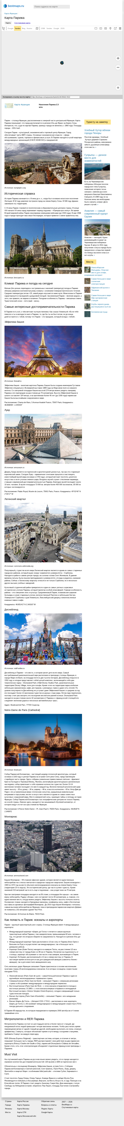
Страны (8, 1101)
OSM (43, 28)
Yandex (17, 28)
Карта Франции (10, 13)
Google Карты (47, 1112)
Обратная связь (48, 1101)
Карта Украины (23, 1105)
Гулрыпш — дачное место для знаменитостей (95, 158)
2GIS (62, 28)
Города (8, 1105)
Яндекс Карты (47, 1109)
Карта (8, 23)
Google (10, 28)
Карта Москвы (23, 1109)
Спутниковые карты (70, 1107)
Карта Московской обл (26, 1116)
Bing (23, 28)
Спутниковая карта (22, 23)
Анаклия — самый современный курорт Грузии (96, 213)
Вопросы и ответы (49, 1105)
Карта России (22, 1101)
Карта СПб (21, 1112)
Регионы (8, 1109)
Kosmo (29, 28)
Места (7, 1112)
